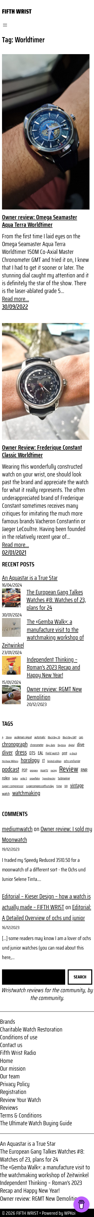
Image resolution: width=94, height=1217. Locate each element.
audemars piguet (23, 737)
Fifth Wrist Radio (18, 1053)
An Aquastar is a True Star (30, 578)
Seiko (15, 778)
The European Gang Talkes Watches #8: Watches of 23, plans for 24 (56, 600)
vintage (77, 785)
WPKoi (69, 1213)
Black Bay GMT (69, 737)
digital (71, 745)
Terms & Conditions (21, 1115)
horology (30, 760)
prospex (34, 770)
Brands (7, 1022)
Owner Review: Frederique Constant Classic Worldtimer (42, 451)
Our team (10, 1076)
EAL (40, 753)
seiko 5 (23, 778)
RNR (84, 770)
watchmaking (26, 793)
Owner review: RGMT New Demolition (54, 693)
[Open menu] (5, 25)
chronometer (36, 745)
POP (24, 770)
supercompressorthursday (40, 786)
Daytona (62, 745)
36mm (9, 737)
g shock (73, 753)
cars (81, 737)
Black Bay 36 (54, 737)
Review (68, 769)
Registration (13, 1092)
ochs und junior (72, 761)
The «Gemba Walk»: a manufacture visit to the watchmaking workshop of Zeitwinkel (43, 633)
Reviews (9, 1107)
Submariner (64, 778)
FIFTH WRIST (17, 11)
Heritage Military (10, 761)
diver (7, 752)
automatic (39, 737)
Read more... (15, 299)
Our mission (13, 1068)
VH (66, 786)
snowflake (35, 778)
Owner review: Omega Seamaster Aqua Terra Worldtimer (39, 221)
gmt (64, 753)
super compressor (13, 786)
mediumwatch (17, 829)
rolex (6, 778)
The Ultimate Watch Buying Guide (36, 1123)
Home (6, 1061)
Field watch (52, 753)
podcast (10, 769)
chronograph (15, 744)
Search (80, 976)
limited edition (54, 761)
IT (43, 761)
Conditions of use (18, 1037)
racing (54, 770)
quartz (44, 770)
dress (21, 752)
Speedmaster (48, 778)
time (59, 786)
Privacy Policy (15, 1084)
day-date (50, 745)
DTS (32, 753)
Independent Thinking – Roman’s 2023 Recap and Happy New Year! (53, 667)
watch (6, 793)
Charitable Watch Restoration (31, 1029)
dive (80, 744)
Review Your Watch (20, 1100)
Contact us (11, 1045)
